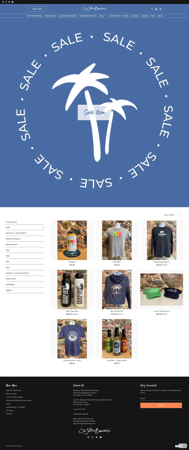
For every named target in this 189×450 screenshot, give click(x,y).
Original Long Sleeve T (162, 262)
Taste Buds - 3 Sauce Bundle (117, 360)
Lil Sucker (72, 262)
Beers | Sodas (50, 16)
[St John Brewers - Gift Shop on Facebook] (6, 2)
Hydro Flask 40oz (72, 311)
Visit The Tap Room (34, 16)
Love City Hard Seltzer (67, 16)
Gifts (8, 256)
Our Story (135, 16)
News (160, 16)
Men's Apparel (11, 244)
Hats (8, 250)
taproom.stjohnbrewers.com (84, 423)
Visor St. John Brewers (162, 311)
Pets (8, 267)
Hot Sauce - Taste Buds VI (16, 233)
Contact (145, 16)
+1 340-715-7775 (79, 409)
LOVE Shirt (117, 262)
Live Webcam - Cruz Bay (119, 16)
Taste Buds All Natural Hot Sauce (19, 400)
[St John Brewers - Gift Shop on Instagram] (3, 2)
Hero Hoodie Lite (117, 311)
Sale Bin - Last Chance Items (17, 273)
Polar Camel (11, 279)
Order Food (37, 9)
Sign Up (161, 405)
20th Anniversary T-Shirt (72, 360)
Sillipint (9, 290)
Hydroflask (10, 284)
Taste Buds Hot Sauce (88, 16)
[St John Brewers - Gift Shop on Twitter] (9, 2)
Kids (7, 262)
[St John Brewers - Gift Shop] (94, 8)
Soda (8, 227)
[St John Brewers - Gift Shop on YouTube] (13, 2)
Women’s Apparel (13, 239)
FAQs (153, 16)
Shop (102, 16)
